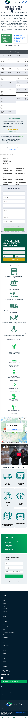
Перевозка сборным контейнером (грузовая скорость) (7, 162)
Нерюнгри (5, 637)
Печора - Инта (6, 645)
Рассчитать (14, 259)
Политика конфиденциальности (20, 712)
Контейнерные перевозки (19, 169)
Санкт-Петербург (6, 648)
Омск (4, 642)
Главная (4, 595)
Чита (4, 658)
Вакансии (5, 608)
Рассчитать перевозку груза (14, 229)
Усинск (4, 664)
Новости (5, 598)
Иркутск (4, 629)
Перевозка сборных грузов (7, 169)
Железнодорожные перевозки (20, 178)
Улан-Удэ (5, 666)
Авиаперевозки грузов (7, 174)
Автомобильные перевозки (20, 174)
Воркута (4, 624)
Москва (4, 634)
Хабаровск (5, 656)
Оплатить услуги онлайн (10, 681)
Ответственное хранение (7, 183)
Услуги (4, 600)
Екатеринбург (6, 626)
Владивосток (6, 621)
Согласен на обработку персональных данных (12, 226)
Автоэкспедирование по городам (8, 178)
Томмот (4, 650)
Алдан (4, 616)
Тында (4, 653)
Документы (5, 606)
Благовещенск (6, 618)
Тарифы (4, 603)
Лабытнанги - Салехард (8, 632)
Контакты (5, 611)
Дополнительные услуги (20, 183)
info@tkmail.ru (12, 131)
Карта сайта (5, 613)
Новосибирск (6, 640)
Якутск (4, 661)
